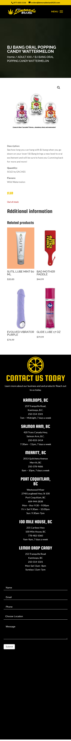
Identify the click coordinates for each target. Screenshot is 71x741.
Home (11, 57)
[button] (59, 88)
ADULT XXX (25, 57)
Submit (9, 646)
